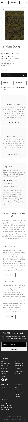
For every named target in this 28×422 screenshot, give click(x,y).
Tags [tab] (17, 53)
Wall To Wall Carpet (19, 392)
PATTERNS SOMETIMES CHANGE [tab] (10, 180)
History (3, 392)
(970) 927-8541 (19, 368)
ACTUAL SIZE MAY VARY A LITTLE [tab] (10, 186)
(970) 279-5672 (5, 368)
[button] (2, 2)
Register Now (12, 154)
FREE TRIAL (5, 83)
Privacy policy (14, 419)
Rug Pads (17, 390)
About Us (3, 387)
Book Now (12, 122)
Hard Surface (18, 394)
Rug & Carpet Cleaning (6, 403)
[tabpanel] (14, 61)
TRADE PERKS (19, 83)
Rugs (16, 387)
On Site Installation (5, 409)
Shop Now (9, 275)
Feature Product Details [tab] (7, 53)
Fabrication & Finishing (6, 407)
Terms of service (22, 419)
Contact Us (3, 390)
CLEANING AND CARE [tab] (7, 183)
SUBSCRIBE (14, 349)
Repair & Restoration (6, 405)
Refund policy (6, 419)
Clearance (17, 396)
